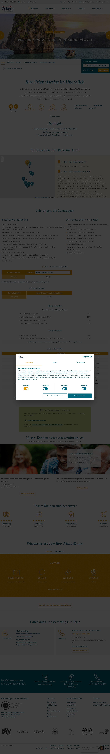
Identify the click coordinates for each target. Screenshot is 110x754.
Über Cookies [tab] (81, 362)
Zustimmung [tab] (29, 362)
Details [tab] (55, 362)
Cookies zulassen (79, 395)
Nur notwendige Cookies (54, 395)
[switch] (45, 388)
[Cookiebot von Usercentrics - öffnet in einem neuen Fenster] (84, 357)
